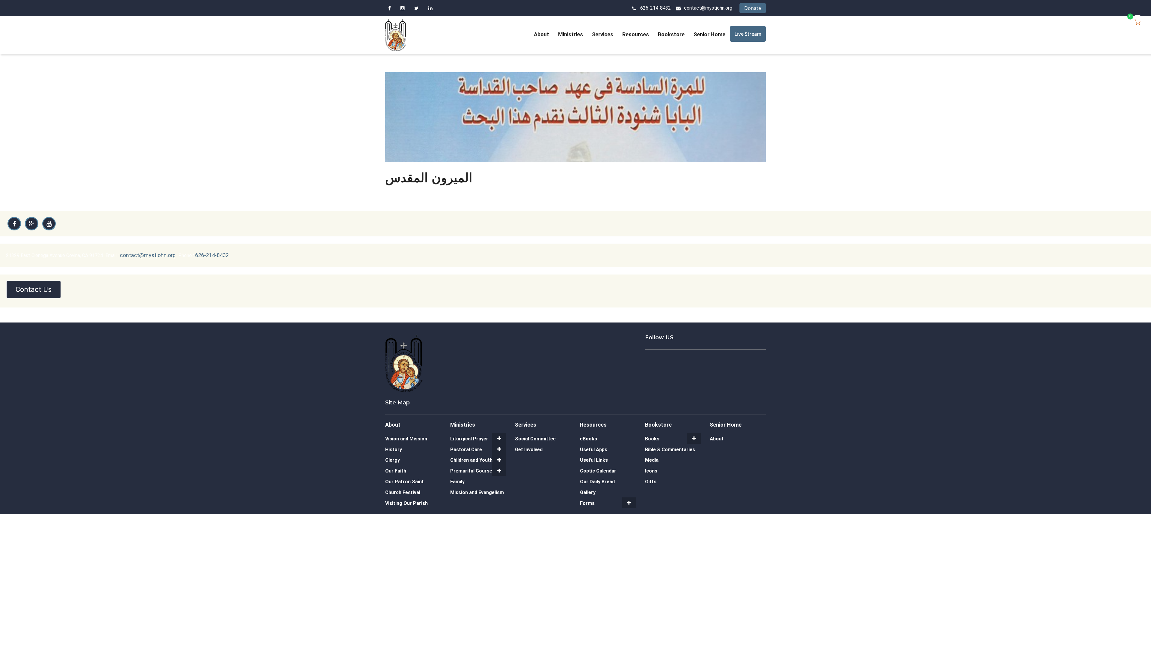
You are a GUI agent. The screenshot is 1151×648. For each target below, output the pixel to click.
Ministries (570, 34)
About (541, 34)
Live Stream (747, 34)
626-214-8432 (655, 8)
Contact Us (34, 289)
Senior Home (709, 34)
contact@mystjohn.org (708, 8)
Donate (752, 8)
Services (602, 34)
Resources (635, 34)
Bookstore (671, 34)
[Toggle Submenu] (499, 438)
